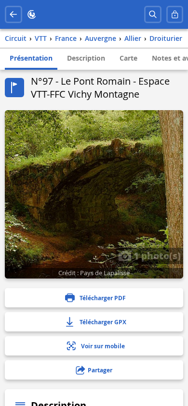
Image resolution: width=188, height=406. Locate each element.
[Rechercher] (152, 14)
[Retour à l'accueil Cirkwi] (32, 14)
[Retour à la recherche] (13, 14)
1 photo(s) (156, 255)
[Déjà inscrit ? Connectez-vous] (175, 14)
